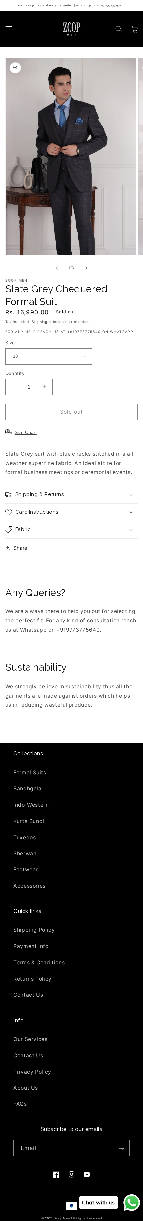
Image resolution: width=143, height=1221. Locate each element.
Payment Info (31, 946)
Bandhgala (27, 788)
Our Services (30, 1039)
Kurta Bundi (28, 821)
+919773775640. (78, 630)
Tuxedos (24, 837)
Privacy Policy (32, 1072)
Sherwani (25, 853)
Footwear (25, 869)
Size (10, 342)
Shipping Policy (34, 930)
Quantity (15, 373)
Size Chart (26, 432)
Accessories (29, 886)
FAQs (20, 1104)
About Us (25, 1088)
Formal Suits (29, 772)
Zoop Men (62, 1218)
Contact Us (28, 995)
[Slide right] (86, 268)
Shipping (39, 322)
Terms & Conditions (39, 962)
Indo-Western (31, 805)
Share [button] (20, 548)
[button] (8, 29)
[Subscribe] (121, 1148)
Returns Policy (32, 979)
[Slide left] (56, 268)
